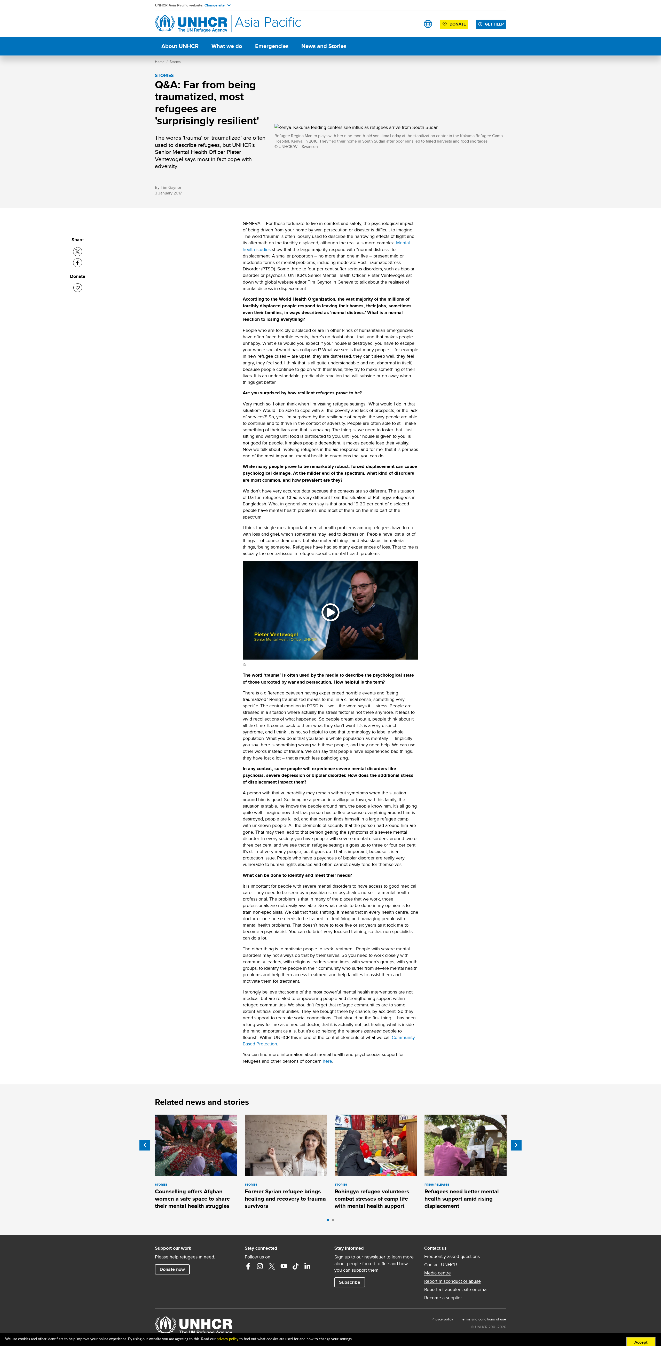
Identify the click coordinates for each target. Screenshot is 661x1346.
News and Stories (323, 46)
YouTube (283, 1266)
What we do (226, 46)
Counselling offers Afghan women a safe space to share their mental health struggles (192, 1198)
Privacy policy (442, 1319)
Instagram (260, 1266)
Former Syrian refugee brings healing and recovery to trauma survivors (285, 1198)
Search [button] (411, 24)
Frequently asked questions (452, 1256)
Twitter (272, 1266)
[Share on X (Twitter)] (77, 251)
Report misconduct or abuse (452, 1281)
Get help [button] (494, 24)
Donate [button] (458, 24)
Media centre (437, 1273)
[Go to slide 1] (329, 1221)
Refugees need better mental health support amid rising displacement (461, 1198)
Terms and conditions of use (483, 1319)
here (327, 1061)
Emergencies (271, 46)
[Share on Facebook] (77, 262)
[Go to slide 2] (334, 1221)
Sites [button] (428, 24)
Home (159, 61)
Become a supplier (443, 1298)
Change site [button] (214, 5)
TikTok (295, 1266)
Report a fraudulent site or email (456, 1289)
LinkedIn (307, 1266)
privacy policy (227, 1339)
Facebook (248, 1266)
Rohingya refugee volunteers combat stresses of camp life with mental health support (372, 1198)
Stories (175, 61)
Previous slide (144, 1145)
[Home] (191, 24)
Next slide (516, 1145)
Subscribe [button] (349, 1282)
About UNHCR (180, 46)
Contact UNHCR (440, 1264)
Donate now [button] (172, 1269)
